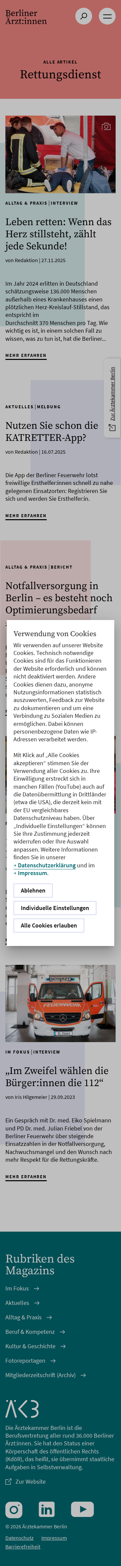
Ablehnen (33, 890)
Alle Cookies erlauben (49, 925)
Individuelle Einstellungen (55, 908)
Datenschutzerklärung (47, 865)
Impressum (32, 873)
